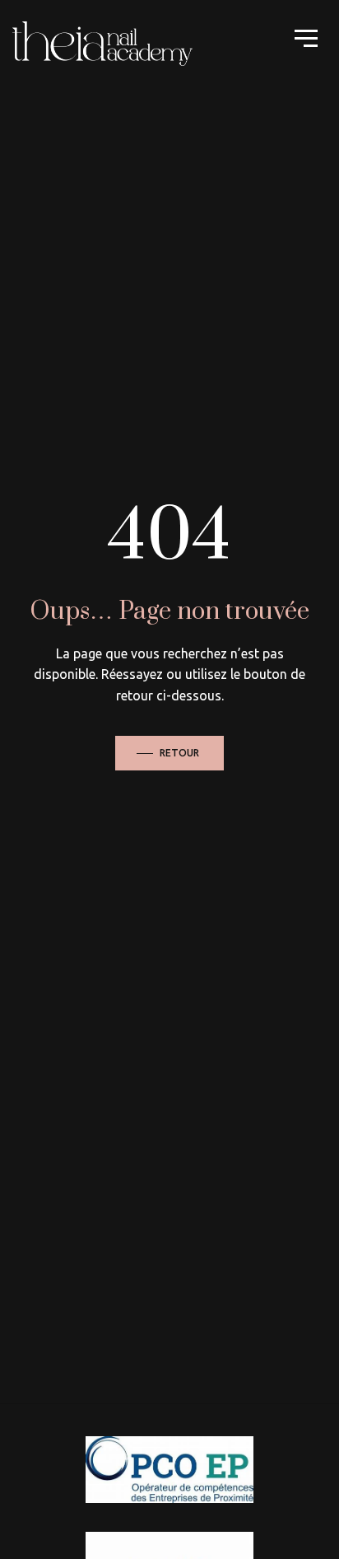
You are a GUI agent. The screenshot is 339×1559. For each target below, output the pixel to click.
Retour (179, 752)
